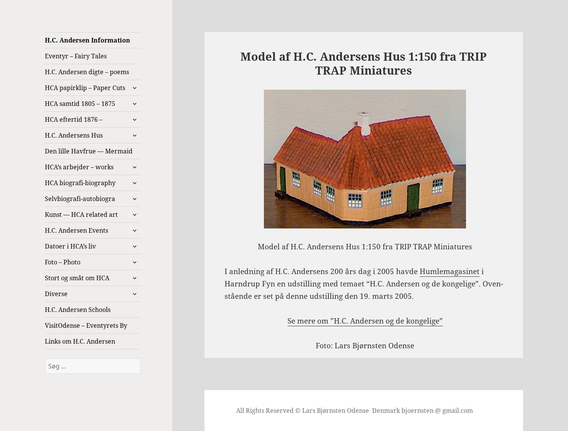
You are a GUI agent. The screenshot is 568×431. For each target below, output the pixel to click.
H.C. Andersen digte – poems (87, 72)
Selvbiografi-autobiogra (80, 198)
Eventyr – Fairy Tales (76, 56)
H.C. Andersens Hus (74, 135)
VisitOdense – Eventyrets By (86, 325)
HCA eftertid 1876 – (73, 119)
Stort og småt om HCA (77, 278)
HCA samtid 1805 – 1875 (80, 103)
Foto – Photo (62, 262)
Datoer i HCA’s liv (70, 246)
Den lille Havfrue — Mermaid (89, 151)
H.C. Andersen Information (87, 40)
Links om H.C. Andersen (80, 341)
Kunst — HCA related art (81, 214)
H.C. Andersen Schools (78, 309)
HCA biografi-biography (80, 183)
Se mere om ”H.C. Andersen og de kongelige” (365, 321)
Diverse (56, 294)
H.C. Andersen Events (76, 230)
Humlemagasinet (450, 271)
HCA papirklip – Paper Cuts (85, 87)
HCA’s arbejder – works (79, 167)
